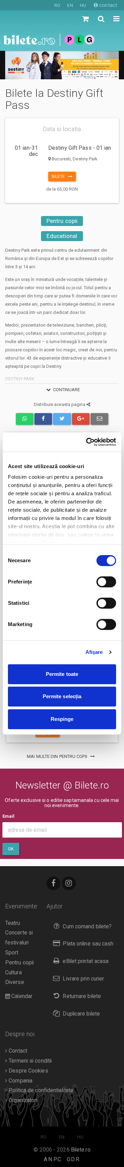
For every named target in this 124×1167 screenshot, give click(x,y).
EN (70, 5)
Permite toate (62, 674)
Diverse (14, 982)
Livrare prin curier (83, 979)
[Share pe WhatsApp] (24, 418)
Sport (12, 953)
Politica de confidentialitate (40, 1090)
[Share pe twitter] (62, 418)
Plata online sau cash (88, 944)
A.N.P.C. (53, 1159)
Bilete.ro (81, 1150)
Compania (19, 1081)
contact (107, 5)
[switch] (106, 581)
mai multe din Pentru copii (57, 756)
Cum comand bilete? (87, 927)
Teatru (12, 923)
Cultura (13, 973)
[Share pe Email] (99, 418)
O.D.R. (73, 1159)
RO (57, 5)
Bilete (60, 176)
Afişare (94, 652)
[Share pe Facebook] (43, 418)
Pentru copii (62, 220)
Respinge (62, 719)
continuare (66, 389)
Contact (17, 1051)
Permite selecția (62, 696)
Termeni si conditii (29, 1061)
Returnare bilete (82, 996)
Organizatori (22, 1100)
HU (83, 5)
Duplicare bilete (81, 1014)
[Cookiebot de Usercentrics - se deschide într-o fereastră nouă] (87, 442)
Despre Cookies (27, 1071)
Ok (11, 848)
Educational (61, 236)
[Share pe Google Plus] (81, 418)
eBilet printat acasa (85, 961)
